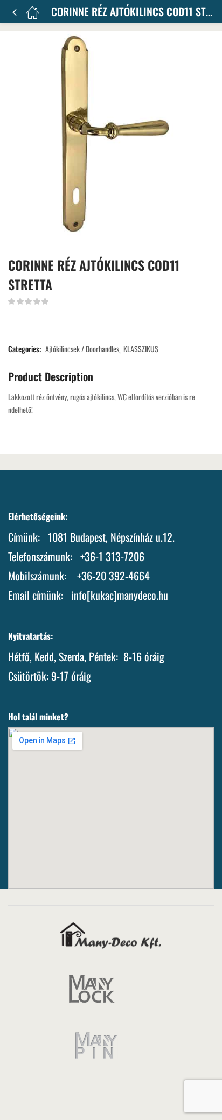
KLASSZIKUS (140, 349)
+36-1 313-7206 (112, 556)
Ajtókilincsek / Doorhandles (82, 349)
